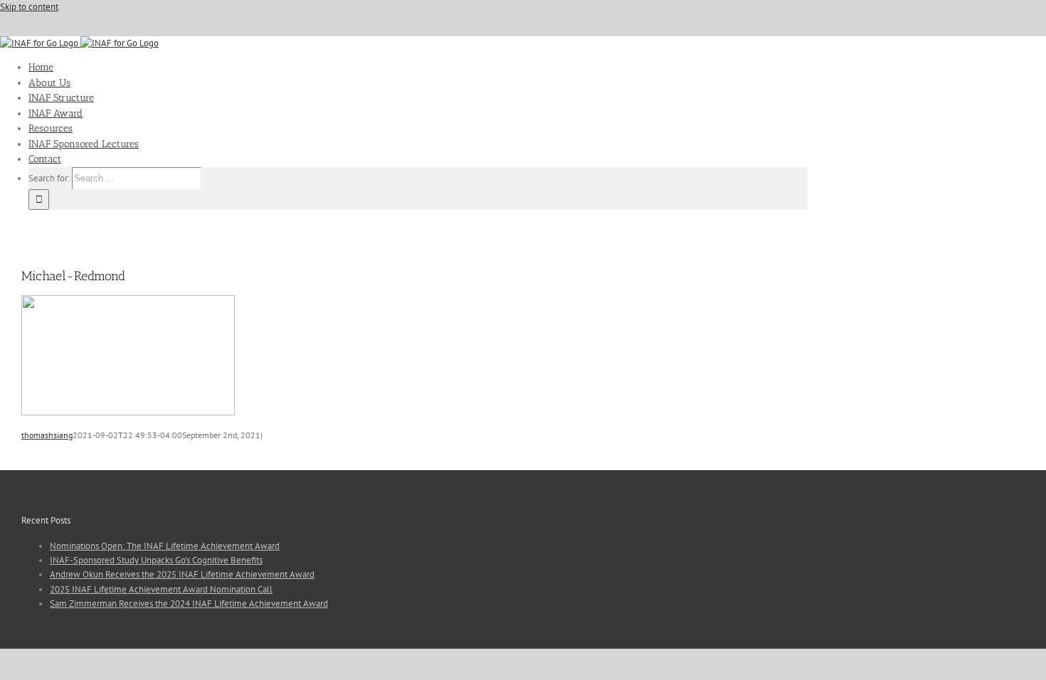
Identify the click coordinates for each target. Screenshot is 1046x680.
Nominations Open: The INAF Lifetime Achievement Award (165, 546)
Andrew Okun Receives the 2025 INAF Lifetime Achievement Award (182, 574)
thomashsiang (47, 435)
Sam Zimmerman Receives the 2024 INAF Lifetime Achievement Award (189, 603)
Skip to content (29, 7)
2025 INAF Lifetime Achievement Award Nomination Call (161, 589)
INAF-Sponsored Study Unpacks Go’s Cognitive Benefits (156, 560)
